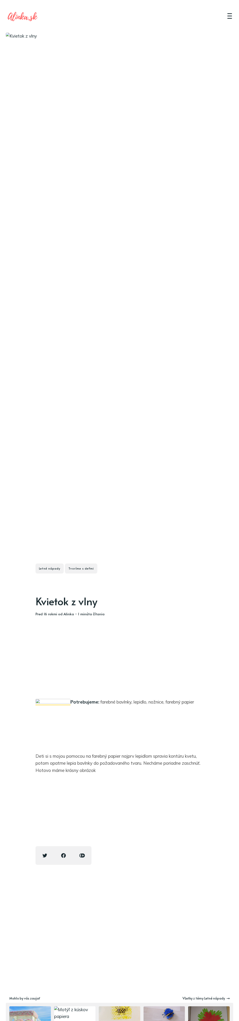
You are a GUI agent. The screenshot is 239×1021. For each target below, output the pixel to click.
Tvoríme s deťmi (81, 568)
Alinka (68, 613)
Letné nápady (49, 568)
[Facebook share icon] (63, 855)
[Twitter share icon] (44, 855)
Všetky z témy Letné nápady (204, 998)
